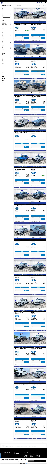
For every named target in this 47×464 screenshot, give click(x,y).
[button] (29, 13)
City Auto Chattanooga (17, 78)
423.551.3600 (39, 2)
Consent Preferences (0, 455)
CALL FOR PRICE (17, 30)
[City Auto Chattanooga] (4, 3)
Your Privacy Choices (23, 463)
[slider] (2, 10)
